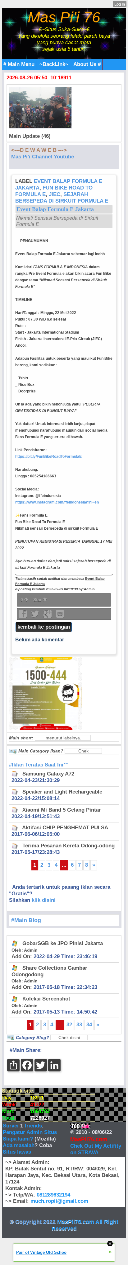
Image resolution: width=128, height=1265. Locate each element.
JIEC (54, 194)
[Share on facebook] (23, 616)
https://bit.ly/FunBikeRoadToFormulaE (48, 456)
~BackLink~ (53, 64)
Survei (11, 1126)
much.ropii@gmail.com (59, 1201)
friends (33, 1126)
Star (38, 599)
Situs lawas (17, 1152)
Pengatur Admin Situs (30, 1132)
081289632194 (53, 1195)
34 (89, 1025)
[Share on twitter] (35, 616)
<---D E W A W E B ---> (39, 150)
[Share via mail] (60, 616)
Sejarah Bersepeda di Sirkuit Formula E (61, 197)
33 (79, 1025)
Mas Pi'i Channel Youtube (42, 157)
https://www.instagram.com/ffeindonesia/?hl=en (57, 502)
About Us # (87, 64)
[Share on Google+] (48, 616)
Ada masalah (18, 1145)
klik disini (44, 900)
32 (69, 1025)
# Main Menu (18, 64)
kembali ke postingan (43, 627)
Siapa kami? (18, 1139)
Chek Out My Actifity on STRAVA (95, 1149)
